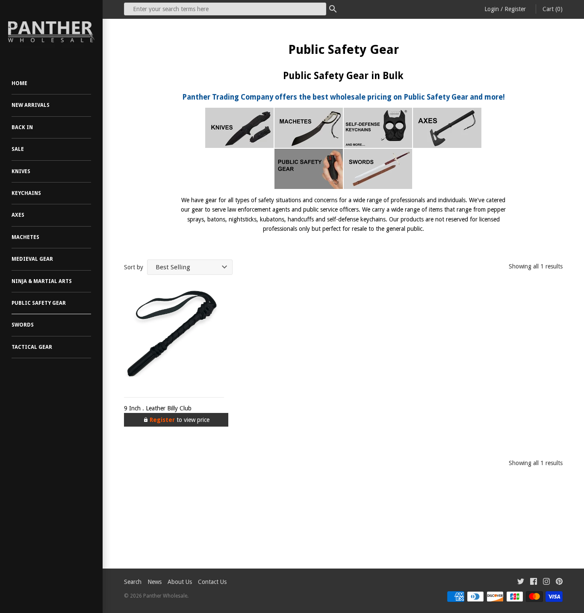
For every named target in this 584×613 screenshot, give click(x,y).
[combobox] (225, 9)
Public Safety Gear (39, 303)
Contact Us (212, 581)
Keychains (26, 193)
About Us (180, 581)
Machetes (25, 237)
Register (515, 9)
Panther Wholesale (165, 596)
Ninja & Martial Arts (42, 281)
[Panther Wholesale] (51, 32)
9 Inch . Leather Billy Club (158, 408)
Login (491, 9)
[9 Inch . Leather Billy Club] (174, 338)
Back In (22, 127)
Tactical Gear (32, 347)
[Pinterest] (559, 582)
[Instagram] (546, 582)
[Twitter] (520, 582)
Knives (21, 171)
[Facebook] (533, 582)
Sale (18, 149)
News (154, 581)
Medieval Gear (32, 259)
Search (133, 581)
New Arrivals (31, 105)
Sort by (133, 267)
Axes (18, 215)
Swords (23, 325)
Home (19, 83)
